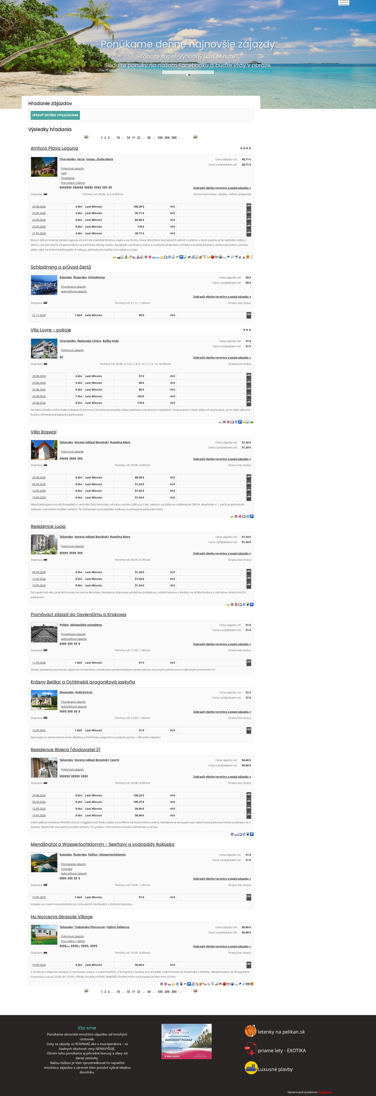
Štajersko (80, 277)
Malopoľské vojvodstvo (86, 625)
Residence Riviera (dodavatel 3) (66, 750)
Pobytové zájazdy (72, 168)
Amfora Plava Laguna (54, 148)
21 (139, 137)
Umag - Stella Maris (99, 159)
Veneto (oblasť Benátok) (91, 442)
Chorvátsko (68, 159)
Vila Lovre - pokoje (51, 330)
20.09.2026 (39, 213)
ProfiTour (325, 1092)
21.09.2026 (39, 233)
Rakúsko (66, 277)
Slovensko (67, 692)
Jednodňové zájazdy (74, 291)
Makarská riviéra (89, 341)
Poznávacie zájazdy (73, 287)
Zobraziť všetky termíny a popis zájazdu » (222, 188)
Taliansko (66, 442)
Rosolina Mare (120, 442)
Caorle (114, 760)
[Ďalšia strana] (195, 137)
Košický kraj (83, 692)
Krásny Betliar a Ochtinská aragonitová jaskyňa (83, 682)
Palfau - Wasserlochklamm (107, 854)
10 (118, 137)
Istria (81, 159)
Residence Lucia (48, 526)
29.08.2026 (39, 206)
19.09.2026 (39, 497)
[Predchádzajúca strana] (86, 137)
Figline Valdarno (118, 927)
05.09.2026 (39, 484)
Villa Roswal (43, 432)
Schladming (96, 277)
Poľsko (64, 625)
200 (167, 137)
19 (128, 137)
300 (174, 137)
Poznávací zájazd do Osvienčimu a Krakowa (78, 614)
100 (160, 137)
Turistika (66, 869)
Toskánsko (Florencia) (89, 927)
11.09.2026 (39, 663)
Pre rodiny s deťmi (73, 183)
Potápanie (67, 178)
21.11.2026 (39, 315)
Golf (63, 173)
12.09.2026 (39, 491)
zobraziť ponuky (188, 61)
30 (149, 137)
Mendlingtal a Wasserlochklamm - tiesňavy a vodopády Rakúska (103, 844)
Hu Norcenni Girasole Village (62, 917)
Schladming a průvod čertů (61, 267)
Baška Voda (111, 341)
